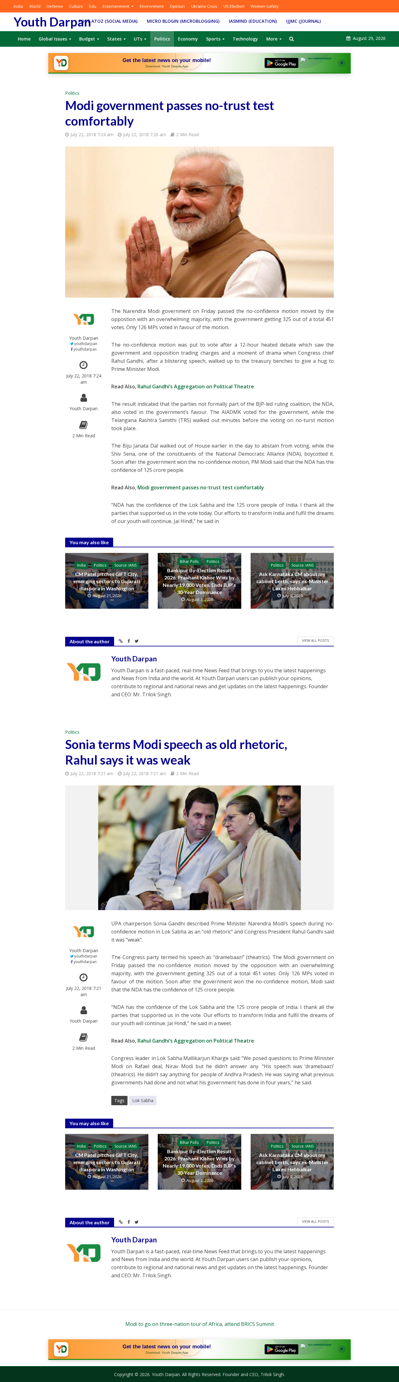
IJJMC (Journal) (303, 21)
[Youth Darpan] (61, 63)
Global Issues (53, 39)
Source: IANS (125, 565)
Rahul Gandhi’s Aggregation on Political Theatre (195, 386)
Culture (76, 6)
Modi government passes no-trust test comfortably (200, 487)
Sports (213, 39)
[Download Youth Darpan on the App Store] (317, 63)
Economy (188, 39)
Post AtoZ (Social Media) (108, 21)
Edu (92, 6)
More (271, 39)
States (114, 39)
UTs (138, 39)
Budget (87, 39)
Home (24, 39)
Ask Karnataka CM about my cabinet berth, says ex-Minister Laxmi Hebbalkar (292, 581)
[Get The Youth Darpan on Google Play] (281, 63)
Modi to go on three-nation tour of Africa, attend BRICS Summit (199, 1324)
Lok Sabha (142, 1100)
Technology (245, 39)
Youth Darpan (52, 21)
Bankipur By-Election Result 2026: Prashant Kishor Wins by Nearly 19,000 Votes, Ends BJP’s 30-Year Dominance (199, 581)
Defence (55, 6)
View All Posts (315, 640)
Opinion (177, 6)
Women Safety (265, 6)
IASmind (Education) (253, 21)
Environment (152, 6)
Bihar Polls (189, 561)
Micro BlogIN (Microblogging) (183, 21)
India (18, 6)
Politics (162, 39)
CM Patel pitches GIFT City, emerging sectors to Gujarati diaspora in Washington (106, 581)
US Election (234, 6)
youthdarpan (85, 343)
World (35, 6)
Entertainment (116, 6)
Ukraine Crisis (204, 6)
